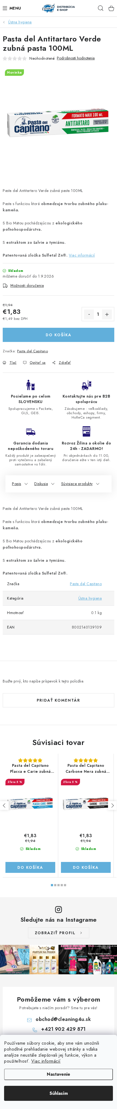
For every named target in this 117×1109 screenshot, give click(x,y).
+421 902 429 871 (63, 1029)
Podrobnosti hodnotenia (76, 58)
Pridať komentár (58, 700)
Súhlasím (59, 1093)
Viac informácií (46, 1061)
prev (4, 805)
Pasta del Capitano (32, 351)
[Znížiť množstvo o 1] (89, 314)
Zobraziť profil (55, 933)
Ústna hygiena (90, 598)
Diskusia (41, 483)
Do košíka (59, 335)
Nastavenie (58, 1074)
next (112, 805)
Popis (16, 483)
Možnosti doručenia (27, 285)
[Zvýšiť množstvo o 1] (107, 314)
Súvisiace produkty (77, 483)
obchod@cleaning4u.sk (63, 1019)
